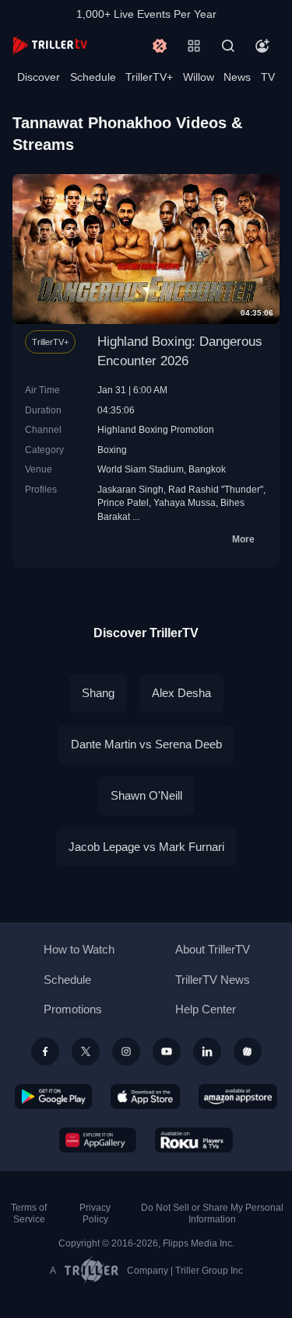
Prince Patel (123, 502)
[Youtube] (167, 1051)
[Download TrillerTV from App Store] (145, 1096)
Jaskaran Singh (130, 489)
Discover (38, 77)
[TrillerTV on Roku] (194, 1140)
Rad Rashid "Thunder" (215, 489)
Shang (98, 692)
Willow (198, 77)
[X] (86, 1051)
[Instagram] (126, 1051)
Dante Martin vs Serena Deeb (146, 744)
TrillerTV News (212, 979)
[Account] (262, 46)
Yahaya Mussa (184, 502)
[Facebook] (45, 1051)
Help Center (205, 1009)
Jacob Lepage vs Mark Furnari (146, 846)
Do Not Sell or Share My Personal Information (212, 1213)
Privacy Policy (95, 1213)
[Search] (228, 46)
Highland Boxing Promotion (155, 429)
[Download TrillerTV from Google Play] (54, 1096)
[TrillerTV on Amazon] (238, 1096)
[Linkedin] (207, 1051)
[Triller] (248, 1051)
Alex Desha (181, 692)
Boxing (112, 450)
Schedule (93, 77)
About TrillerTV (212, 949)
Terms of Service (29, 1213)
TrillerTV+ (149, 77)
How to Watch (79, 949)
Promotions (73, 1009)
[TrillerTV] (49, 45)
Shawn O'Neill (146, 795)
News (237, 77)
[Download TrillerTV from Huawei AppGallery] (97, 1140)
